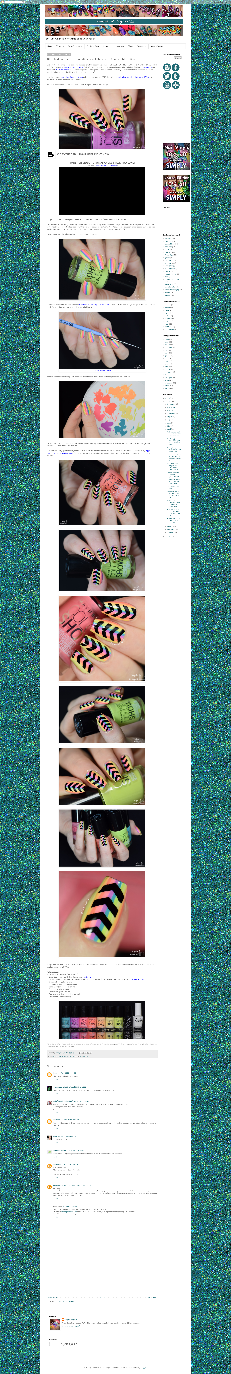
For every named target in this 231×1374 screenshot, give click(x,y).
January (170, 532)
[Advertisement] (102, 1276)
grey (166, 358)
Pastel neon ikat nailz (173, 487)
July (168, 420)
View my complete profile (71, 1326)
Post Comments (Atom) (66, 1301)
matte (167, 321)
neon (80, 1056)
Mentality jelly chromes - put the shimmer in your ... (173, 442)
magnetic (168, 318)
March (169, 526)
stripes (85, 1056)
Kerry (55, 1073)
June (169, 423)
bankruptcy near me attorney (78, 1191)
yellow (167, 388)
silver (167, 380)
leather (167, 316)
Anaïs (55, 1136)
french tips (169, 255)
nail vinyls (75, 1056)
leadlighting (169, 266)
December (171, 404)
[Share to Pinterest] (90, 1053)
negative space (170, 274)
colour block (169, 244)
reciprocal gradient (172, 279)
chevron (60, 1056)
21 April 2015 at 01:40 (70, 1164)
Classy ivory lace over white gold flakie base (174, 450)
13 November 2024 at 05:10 (79, 1185)
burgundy (168, 347)
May (169, 426)
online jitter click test (69, 1212)
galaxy (167, 257)
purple (167, 369)
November (171, 407)
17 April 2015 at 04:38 (67, 1073)
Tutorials (60, 46)
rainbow (168, 372)
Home (49, 46)
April (169, 429)
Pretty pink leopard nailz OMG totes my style (174, 520)
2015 (167, 401)
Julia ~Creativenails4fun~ (63, 1101)
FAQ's (130, 46)
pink (166, 366)
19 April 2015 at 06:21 (70, 1120)
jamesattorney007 (60, 1185)
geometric (67, 1056)
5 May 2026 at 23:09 (71, 1206)
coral (167, 350)
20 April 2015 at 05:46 (75, 1150)
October (170, 410)
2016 (167, 398)
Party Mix (107, 46)
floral (167, 249)
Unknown (57, 1120)
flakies (167, 307)
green (167, 355)
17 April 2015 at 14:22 (77, 1087)
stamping (168, 292)
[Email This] (80, 1053)
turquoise (168, 383)
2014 (167, 536)
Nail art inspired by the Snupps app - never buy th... (174, 434)
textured (168, 326)
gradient (168, 263)
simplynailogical (71, 1319)
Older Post (152, 1297)
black (55, 1056)
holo (166, 313)
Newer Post (52, 1297)
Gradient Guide (92, 46)
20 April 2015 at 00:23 (67, 1136)
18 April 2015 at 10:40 (83, 1101)
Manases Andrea (59, 1150)
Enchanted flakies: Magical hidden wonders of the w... (174, 458)
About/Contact (157, 46)
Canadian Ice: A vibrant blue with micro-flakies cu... (174, 494)
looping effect (170, 268)
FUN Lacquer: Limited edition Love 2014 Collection (173, 503)
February (171, 529)
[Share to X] (85, 1053)
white (167, 386)
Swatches (119, 46)
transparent (169, 329)
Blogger (143, 1367)
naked (167, 361)
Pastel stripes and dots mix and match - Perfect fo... (174, 512)
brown (167, 345)
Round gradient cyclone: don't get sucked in (173, 474)
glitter (167, 310)
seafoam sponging (172, 289)
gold (166, 353)
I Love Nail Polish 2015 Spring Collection (173, 481)
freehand (168, 252)
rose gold (168, 377)
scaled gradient (170, 287)
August (170, 416)
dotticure (168, 247)
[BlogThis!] (83, 1053)
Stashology (142, 46)
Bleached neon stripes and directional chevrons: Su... (173, 466)
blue (166, 342)
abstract (168, 238)
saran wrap (169, 284)
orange (167, 364)
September (171, 413)
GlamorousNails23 (60, 1087)
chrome (168, 305)
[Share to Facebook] (88, 1053)
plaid (167, 277)
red (166, 375)
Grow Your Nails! (75, 46)
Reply (55, 1079)
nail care (168, 271)
